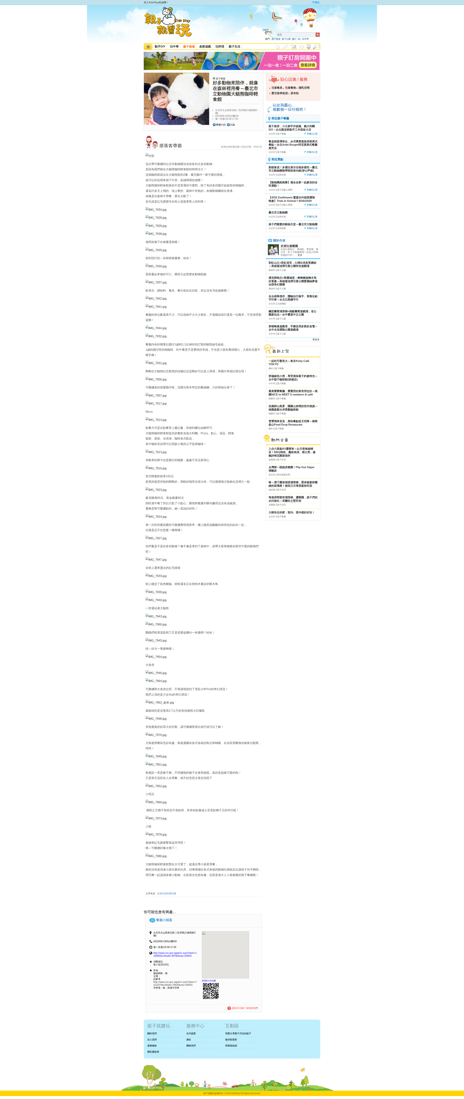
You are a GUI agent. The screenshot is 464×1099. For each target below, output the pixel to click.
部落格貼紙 (231, 1045)
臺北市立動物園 (278, 212)
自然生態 (281, 175)
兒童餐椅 (290, 87)
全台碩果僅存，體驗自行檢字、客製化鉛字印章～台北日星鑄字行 (293, 298)
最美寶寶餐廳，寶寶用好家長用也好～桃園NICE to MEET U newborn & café (293, 392)
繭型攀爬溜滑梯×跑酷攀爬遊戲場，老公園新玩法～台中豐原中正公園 (292, 313)
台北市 (272, 134)
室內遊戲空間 (283, 474)
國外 (271, 368)
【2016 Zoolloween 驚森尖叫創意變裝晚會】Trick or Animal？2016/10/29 (292, 199)
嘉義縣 (272, 459)
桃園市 (272, 398)
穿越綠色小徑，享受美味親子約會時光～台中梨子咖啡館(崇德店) (293, 377)
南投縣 (272, 489)
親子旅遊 (276, 39)
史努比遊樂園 (289, 246)
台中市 (272, 318)
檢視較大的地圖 (209, 981)
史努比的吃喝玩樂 (166, 893)
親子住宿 (281, 459)
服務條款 (152, 1045)
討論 (232, 124)
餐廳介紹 (220, 124)
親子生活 (234, 46)
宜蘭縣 (272, 505)
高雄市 (272, 270)
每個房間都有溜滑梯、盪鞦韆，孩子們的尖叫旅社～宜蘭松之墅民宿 (293, 499)
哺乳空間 (304, 87)
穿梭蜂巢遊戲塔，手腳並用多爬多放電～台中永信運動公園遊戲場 (293, 328)
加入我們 (152, 1039)
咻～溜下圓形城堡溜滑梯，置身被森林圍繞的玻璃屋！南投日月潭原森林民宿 (293, 484)
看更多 (316, 339)
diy (299, 39)
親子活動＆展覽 (284, 190)
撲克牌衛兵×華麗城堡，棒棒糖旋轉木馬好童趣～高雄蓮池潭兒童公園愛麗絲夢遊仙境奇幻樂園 (293, 281)
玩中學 (305, 39)
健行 (294, 39)
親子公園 (286, 39)
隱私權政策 (153, 1051)
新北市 (272, 474)
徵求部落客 (231, 1039)
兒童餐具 (277, 87)
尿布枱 (295, 93)
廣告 (188, 1039)
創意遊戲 (205, 46)
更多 (300, 255)
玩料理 (220, 46)
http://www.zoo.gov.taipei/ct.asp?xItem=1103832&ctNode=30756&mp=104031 (175, 954)
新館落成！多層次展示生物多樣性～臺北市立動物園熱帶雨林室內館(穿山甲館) (293, 169)
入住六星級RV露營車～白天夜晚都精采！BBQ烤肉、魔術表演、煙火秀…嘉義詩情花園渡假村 (292, 452)
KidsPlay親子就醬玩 (171, 25)
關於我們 (152, 1033)
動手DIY (160, 46)
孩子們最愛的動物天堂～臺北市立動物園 (293, 224)
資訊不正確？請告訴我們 (245, 1008)
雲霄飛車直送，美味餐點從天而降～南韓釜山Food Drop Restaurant (293, 423)
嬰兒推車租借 (280, 93)
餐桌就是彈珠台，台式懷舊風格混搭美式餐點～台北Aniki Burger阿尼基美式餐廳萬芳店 (293, 145)
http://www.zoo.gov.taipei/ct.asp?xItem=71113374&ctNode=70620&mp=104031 (175, 983)
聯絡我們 (191, 1045)
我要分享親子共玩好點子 (238, 1033)
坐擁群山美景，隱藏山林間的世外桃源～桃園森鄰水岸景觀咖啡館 (293, 408)
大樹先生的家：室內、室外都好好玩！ (292, 512)
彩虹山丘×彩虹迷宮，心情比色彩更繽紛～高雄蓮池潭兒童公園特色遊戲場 (292, 264)
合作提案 (191, 1033)
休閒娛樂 (281, 228)
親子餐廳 (220, 78)
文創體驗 (281, 303)
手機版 (316, 2)
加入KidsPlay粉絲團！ (156, 2)
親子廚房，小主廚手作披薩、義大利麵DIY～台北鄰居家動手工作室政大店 (292, 128)
